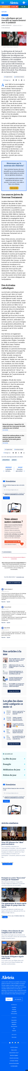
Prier (22, 6)
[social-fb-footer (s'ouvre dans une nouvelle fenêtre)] (12, 1043)
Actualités (14, 1007)
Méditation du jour (11, 770)
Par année (14, 1037)
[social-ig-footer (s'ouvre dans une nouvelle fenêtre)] (18, 1043)
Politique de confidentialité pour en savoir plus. (14, 494)
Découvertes (14, 1013)
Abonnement (14, 1026)
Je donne (13, 6)
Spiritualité (4, 11)
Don (14, 1028)
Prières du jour (9, 775)
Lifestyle (14, 1009)
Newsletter (14, 1020)
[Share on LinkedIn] (16, 80)
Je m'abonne (5, 6)
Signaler (8, 601)
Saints (4, 942)
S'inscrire (6, 498)
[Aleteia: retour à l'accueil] (14, 2)
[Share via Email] (21, 80)
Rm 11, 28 (4, 101)
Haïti (4, 889)
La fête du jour (9, 759)
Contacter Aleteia (14, 1060)
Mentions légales (14, 1055)
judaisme (14, 460)
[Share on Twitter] (18, 80)
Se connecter (18, 999)
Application (14, 1022)
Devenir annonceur (14, 1058)
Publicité (14, 1030)
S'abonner (9, 999)
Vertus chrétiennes (7, 864)
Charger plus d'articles (14, 691)
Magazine (14, 1024)
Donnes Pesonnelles (14, 1063)
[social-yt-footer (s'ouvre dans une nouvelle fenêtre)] (9, 1043)
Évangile (7, 764)
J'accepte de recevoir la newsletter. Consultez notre (14, 494)
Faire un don (14, 188)
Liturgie (4, 828)
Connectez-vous (20, 577)
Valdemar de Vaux (17, 25)
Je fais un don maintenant (12, 541)
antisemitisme (6, 460)
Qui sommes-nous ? (14, 1052)
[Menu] (4, 3)
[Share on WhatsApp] (24, 80)
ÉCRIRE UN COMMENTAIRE (14, 582)
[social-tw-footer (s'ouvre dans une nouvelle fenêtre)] (15, 1043)
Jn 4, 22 (7, 311)
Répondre (3, 601)
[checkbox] (3, 493)
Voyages (5, 917)
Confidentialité (14, 1066)
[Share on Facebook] (13, 80)
